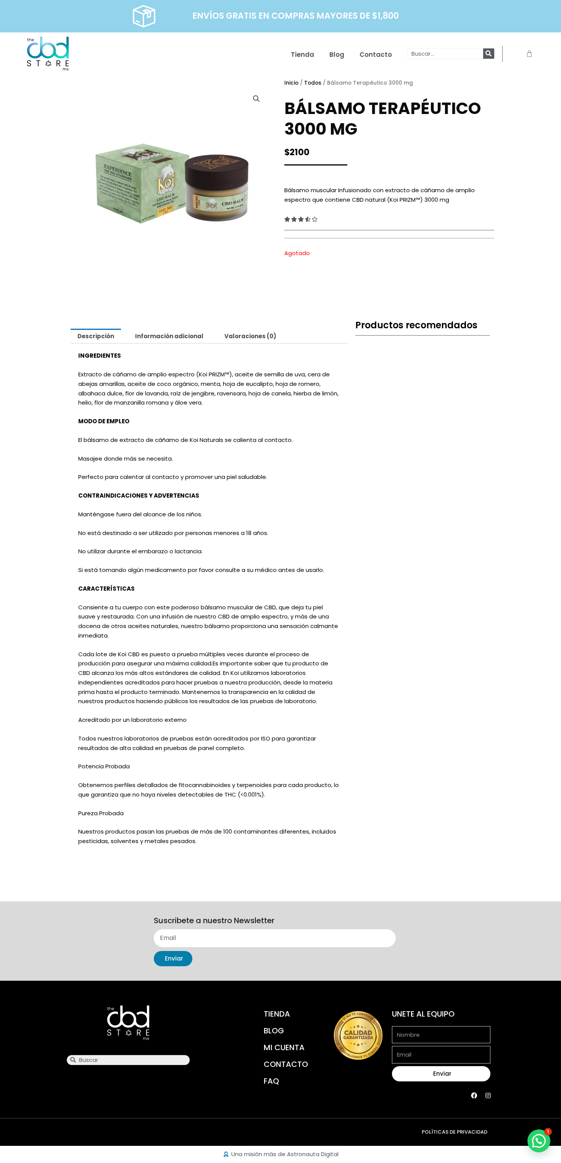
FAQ (271, 1081)
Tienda (302, 54)
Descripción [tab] (95, 336)
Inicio (291, 83)
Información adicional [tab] (169, 336)
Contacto (375, 54)
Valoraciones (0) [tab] (250, 336)
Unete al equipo (423, 1014)
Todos (312, 83)
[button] (256, 99)
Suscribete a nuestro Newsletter (214, 921)
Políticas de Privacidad (454, 1132)
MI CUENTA (284, 1047)
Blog (336, 54)
